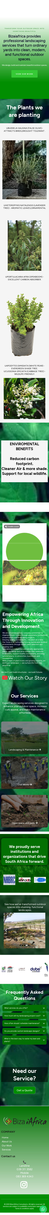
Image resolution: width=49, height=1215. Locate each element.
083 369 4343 (24, 1176)
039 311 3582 (24, 1169)
